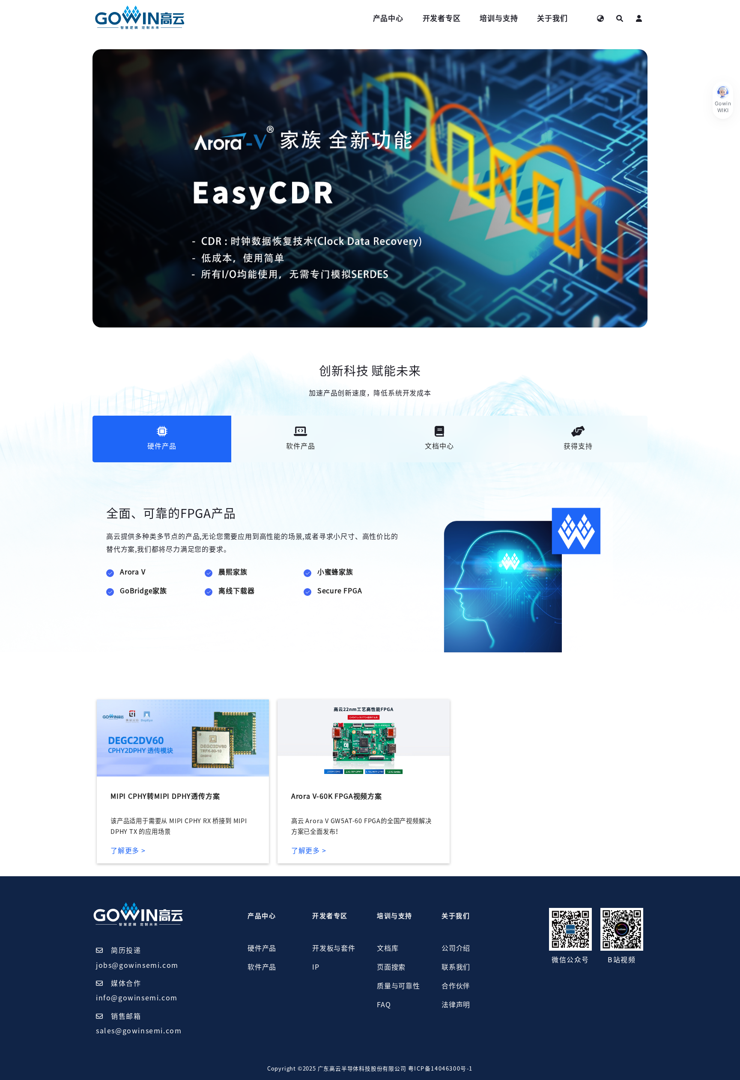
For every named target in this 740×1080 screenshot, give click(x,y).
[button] (723, 100)
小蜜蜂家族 (335, 571)
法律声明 (456, 1004)
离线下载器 (236, 590)
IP (315, 967)
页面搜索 (391, 967)
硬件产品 (262, 948)
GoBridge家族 (143, 590)
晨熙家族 (232, 571)
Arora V (133, 571)
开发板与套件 (333, 948)
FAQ (384, 1004)
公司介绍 (456, 948)
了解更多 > (128, 850)
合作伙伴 (456, 985)
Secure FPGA (339, 590)
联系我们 (456, 967)
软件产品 (262, 967)
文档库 (387, 948)
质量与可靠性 (398, 985)
